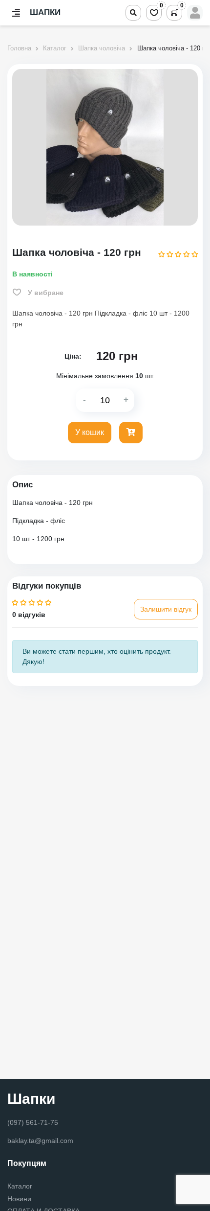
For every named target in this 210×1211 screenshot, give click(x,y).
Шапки (31, 1099)
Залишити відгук (165, 609)
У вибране (44, 293)
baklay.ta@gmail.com (40, 1140)
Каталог (19, 1186)
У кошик (89, 432)
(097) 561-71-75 (32, 1122)
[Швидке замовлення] (131, 432)
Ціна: (73, 356)
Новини (19, 1199)
